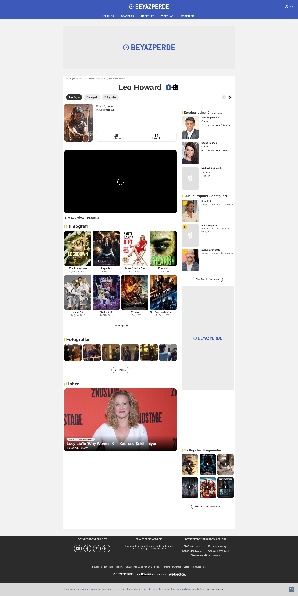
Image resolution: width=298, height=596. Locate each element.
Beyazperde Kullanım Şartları (139, 567)
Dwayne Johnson (210, 250)
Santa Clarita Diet (134, 268)
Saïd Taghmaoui (210, 117)
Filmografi (77, 226)
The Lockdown (78, 268)
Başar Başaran (209, 225)
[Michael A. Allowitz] (190, 178)
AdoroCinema (215, 550)
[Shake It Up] (106, 292)
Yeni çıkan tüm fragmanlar (208, 506)
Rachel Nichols (209, 143)
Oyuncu (91, 79)
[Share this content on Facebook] (169, 87)
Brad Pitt (206, 201)
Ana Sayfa (70, 79)
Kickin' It (78, 312)
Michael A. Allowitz (211, 168)
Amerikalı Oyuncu (104, 79)
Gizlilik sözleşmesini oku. (211, 589)
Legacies (106, 268)
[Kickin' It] (77, 292)
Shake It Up (106, 312)
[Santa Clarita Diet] (134, 248)
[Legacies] (106, 248)
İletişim (119, 567)
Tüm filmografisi (120, 325)
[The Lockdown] (77, 248)
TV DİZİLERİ (188, 16)
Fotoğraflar (78, 339)
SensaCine (188, 550)
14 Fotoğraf (120, 370)
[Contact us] (106, 548)
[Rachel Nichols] (190, 153)
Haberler (147, 16)
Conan (135, 312)
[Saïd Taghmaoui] (190, 127)
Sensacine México (201, 555)
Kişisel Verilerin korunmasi (168, 567)
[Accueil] (149, 6)
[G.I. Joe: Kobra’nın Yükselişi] (163, 292)
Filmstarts (214, 546)
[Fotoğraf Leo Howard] (73, 352)
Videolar (167, 16)
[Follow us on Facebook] (87, 548)
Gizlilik (187, 567)
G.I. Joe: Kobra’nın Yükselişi (163, 312)
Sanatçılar (81, 79)
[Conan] (134, 292)
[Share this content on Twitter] (175, 87)
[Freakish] (163, 248)
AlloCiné (188, 546)
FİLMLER (108, 16)
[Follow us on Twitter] (97, 548)
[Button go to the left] (224, 97)
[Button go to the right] (230, 97)
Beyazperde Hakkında (102, 567)
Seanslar (127, 16)
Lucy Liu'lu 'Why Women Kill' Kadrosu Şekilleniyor (112, 443)
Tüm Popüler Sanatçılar (207, 279)
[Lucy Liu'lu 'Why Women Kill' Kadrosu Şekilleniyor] (120, 419)
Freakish (163, 268)
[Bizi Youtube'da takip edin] (78, 548)
